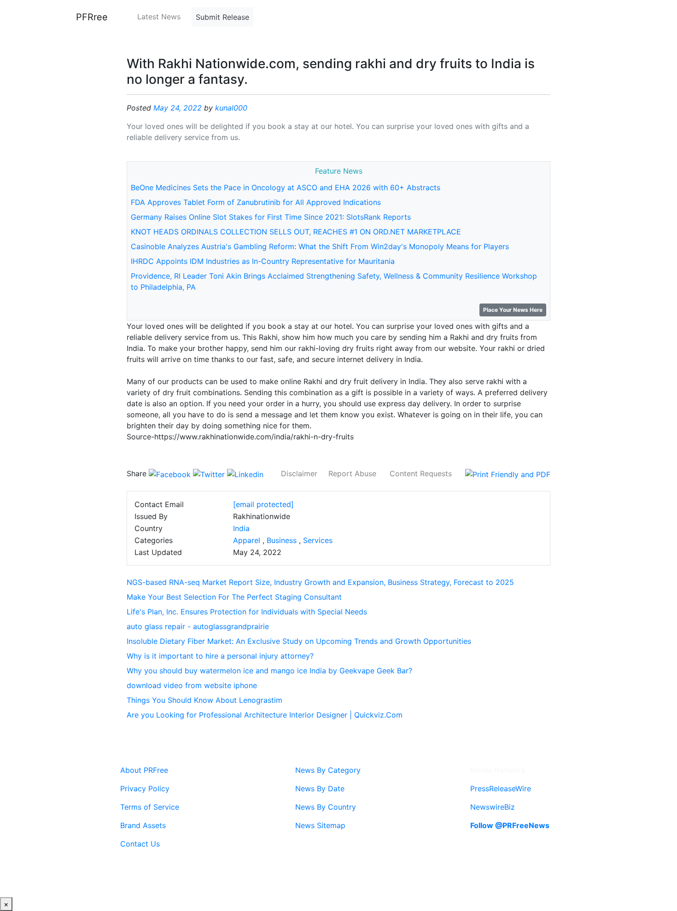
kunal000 (231, 107)
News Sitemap (320, 825)
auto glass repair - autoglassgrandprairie (198, 626)
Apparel (246, 540)
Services (318, 540)
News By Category (328, 770)
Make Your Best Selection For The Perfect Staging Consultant (234, 596)
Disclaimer (299, 473)
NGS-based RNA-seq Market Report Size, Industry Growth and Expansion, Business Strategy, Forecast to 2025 (320, 582)
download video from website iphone (192, 685)
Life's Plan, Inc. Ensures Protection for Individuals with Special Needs (247, 611)
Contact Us (140, 843)
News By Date (319, 788)
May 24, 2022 (177, 107)
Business (282, 540)
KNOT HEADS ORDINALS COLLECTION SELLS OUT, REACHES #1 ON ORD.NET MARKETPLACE (296, 231)
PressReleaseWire (500, 788)
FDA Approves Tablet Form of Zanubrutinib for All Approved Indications (256, 202)
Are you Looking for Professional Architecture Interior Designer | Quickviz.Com (265, 714)
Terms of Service (149, 807)
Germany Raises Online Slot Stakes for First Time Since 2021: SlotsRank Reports (271, 217)
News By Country (325, 807)
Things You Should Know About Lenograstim (204, 700)
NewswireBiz (492, 807)
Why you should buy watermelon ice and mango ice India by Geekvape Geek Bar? (269, 670)
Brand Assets (143, 825)
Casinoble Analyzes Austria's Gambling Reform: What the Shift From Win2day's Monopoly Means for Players (320, 246)
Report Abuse (352, 473)
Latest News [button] (159, 16)
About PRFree (144, 770)
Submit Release (222, 17)
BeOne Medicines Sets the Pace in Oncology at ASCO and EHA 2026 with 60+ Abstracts (285, 187)
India (241, 528)
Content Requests (421, 473)
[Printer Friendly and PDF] (507, 473)
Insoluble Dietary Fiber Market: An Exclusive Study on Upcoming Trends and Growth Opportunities (299, 641)
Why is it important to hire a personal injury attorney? (220, 655)
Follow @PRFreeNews (509, 825)
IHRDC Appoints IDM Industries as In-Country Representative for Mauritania (263, 261)
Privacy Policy (144, 788)
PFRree (92, 17)
